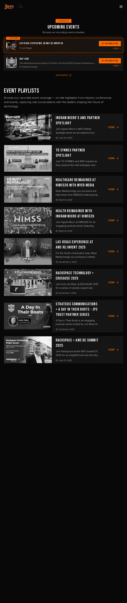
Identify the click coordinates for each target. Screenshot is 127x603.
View (115, 48)
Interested (111, 43)
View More (62, 75)
